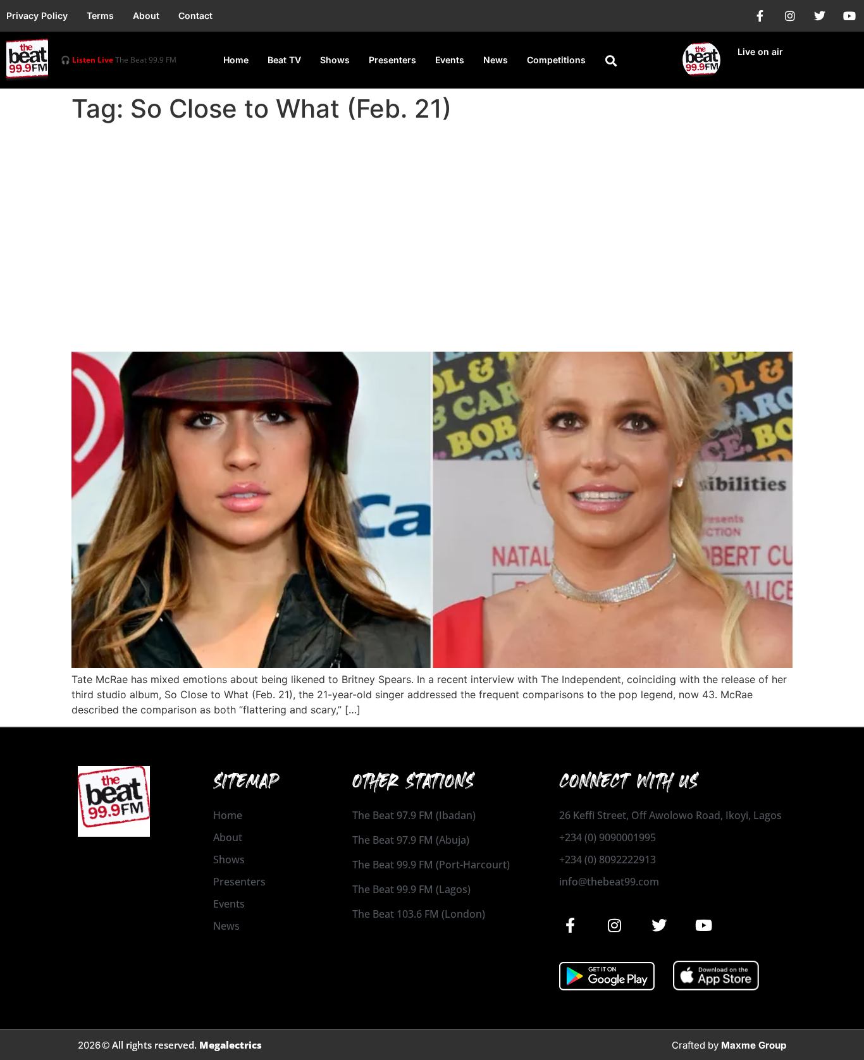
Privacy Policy (37, 15)
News (495, 59)
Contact (195, 15)
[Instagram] (790, 16)
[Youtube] (849, 16)
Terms (100, 15)
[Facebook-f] (760, 16)
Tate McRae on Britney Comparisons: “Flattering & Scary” (345, 329)
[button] (611, 60)
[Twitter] (819, 16)
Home (236, 59)
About (146, 15)
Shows (335, 59)
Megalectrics (230, 1044)
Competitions (556, 59)
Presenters (392, 59)
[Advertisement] (432, 222)
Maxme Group (753, 1045)
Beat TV (284, 59)
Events (449, 59)
